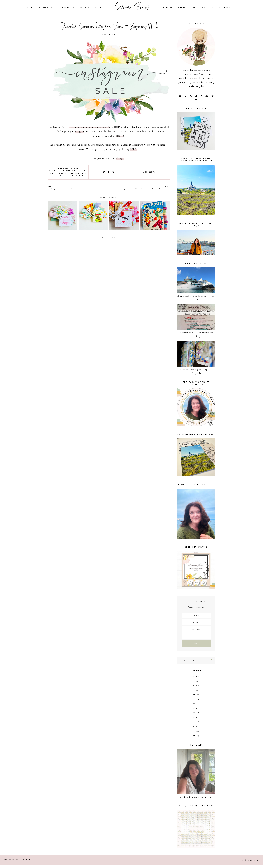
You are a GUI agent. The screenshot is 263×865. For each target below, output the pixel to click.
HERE (119, 135)
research (224, 7)
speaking (167, 7)
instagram (79, 131)
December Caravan (62, 168)
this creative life (74, 176)
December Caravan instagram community (89, 126)
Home (30, 7)
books (84, 7)
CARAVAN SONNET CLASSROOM (195, 7)
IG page (120, 158)
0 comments (149, 172)
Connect (44, 7)
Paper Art (74, 173)
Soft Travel (65, 7)
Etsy (79, 171)
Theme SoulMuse (248, 860)
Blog (98, 7)
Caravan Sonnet (132, 7)
